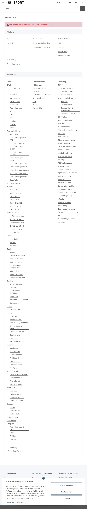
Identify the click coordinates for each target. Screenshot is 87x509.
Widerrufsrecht (64, 56)
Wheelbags (14, 296)
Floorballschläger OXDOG (16, 147)
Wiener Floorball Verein (67, 120)
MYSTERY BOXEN (13, 183)
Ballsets (13, 242)
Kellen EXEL (14, 190)
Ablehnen (66, 498)
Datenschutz (63, 39)
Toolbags (13, 287)
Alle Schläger (15, 134)
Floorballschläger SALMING (16, 153)
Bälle (9, 236)
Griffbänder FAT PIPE (17, 216)
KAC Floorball (63, 137)
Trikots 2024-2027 (67, 88)
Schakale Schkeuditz (66, 186)
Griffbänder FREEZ (17, 219)
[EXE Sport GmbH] (15, 2)
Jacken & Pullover (16, 259)
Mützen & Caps (15, 271)
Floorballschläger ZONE (19, 163)
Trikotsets (13, 391)
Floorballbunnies (64, 143)
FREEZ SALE (14, 91)
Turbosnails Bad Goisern (67, 192)
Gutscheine (11, 420)
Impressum (62, 51)
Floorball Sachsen (65, 127)
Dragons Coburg (64, 179)
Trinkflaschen (15, 361)
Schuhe (12, 111)
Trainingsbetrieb (16, 378)
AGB (59, 43)
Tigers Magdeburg (65, 196)
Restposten (11, 424)
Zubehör (13, 128)
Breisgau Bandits (64, 202)
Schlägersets (37, 85)
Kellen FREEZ (14, 196)
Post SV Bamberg (64, 176)
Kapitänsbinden (16, 364)
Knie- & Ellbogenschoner (19, 323)
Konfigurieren (66, 492)
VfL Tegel (61, 160)
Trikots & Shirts (15, 310)
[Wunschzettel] (70, 2)
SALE (9, 85)
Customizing (11, 60)
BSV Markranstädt (65, 156)
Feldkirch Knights (64, 166)
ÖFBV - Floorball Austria (67, 98)
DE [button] (57, 2)
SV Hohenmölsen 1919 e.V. (68, 212)
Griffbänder (11, 213)
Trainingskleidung (16, 397)
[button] (64, 2)
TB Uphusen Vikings (65, 189)
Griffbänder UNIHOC (17, 226)
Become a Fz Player (68, 114)
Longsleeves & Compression (15, 266)
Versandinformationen (41, 47)
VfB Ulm (61, 199)
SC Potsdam (62, 117)
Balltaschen (14, 246)
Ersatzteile (14, 180)
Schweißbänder (16, 355)
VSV (59, 215)
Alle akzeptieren (66, 485)
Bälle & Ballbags (16, 384)
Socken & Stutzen (16, 274)
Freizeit (12, 407)
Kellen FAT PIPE (15, 193)
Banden (36, 105)
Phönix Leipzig (63, 150)
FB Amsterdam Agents (66, 140)
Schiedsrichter (12, 417)
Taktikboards (14, 358)
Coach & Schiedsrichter (18, 374)
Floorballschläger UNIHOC (16, 159)
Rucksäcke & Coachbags (19, 300)
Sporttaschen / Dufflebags (15, 292)
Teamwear (11, 387)
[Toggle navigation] (3, 1)
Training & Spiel (13, 371)
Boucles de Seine (64, 183)
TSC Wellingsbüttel (65, 163)
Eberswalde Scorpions (66, 209)
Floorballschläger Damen (19, 170)
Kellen (12, 114)
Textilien (13, 121)
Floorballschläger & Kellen (17, 428)
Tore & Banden (15, 381)
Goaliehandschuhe (17, 332)
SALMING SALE (15, 98)
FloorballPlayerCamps (66, 219)
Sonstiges (13, 368)
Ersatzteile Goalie (16, 341)
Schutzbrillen (15, 351)
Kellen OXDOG (15, 200)
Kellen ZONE (14, 209)
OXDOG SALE (14, 95)
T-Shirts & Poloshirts (17, 255)
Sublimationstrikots (42, 95)
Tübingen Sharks (64, 169)
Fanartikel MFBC (67, 91)
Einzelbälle (14, 239)
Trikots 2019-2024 (67, 95)
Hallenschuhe (15, 414)
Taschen (13, 124)
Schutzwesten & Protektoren (16, 327)
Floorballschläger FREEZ (19, 143)
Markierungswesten (17, 278)
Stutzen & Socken (16, 401)
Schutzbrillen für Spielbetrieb (67, 109)
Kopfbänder (14, 348)
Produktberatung (13, 64)
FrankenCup (62, 206)
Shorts (12, 252)
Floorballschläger (16, 108)
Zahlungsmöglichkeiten (41, 43)
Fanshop (64, 101)
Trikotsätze (37, 91)
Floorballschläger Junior (19, 173)
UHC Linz (61, 133)
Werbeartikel (37, 108)
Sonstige (61, 222)
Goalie (12, 118)
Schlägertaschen (16, 284)
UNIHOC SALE (15, 101)
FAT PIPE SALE (15, 88)
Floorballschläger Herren (19, 177)
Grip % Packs (14, 232)
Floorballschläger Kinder (19, 167)
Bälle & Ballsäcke (39, 98)
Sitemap (61, 47)
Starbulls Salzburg (65, 153)
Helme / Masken (16, 319)
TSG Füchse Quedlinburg (67, 130)
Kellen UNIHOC (15, 206)
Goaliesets (14, 316)
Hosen (12, 313)
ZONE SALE (14, 105)
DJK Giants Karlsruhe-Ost (67, 173)
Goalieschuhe (15, 335)
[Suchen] (82, 8)
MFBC (60, 85)
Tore (34, 101)
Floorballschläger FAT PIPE (18, 138)
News (9, 39)
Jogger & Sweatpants (17, 262)
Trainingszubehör (39, 88)
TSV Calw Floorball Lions (67, 146)
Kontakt (10, 43)
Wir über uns (38, 39)
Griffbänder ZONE (16, 229)
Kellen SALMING (16, 203)
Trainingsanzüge (16, 394)
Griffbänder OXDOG (17, 223)
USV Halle (61, 123)
